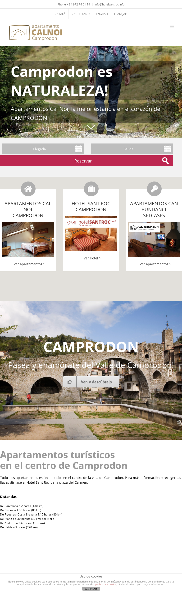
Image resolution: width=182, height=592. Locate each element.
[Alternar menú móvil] (172, 26)
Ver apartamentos (28, 264)
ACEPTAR (91, 588)
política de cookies (105, 584)
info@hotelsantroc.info (109, 4)
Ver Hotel (91, 258)
